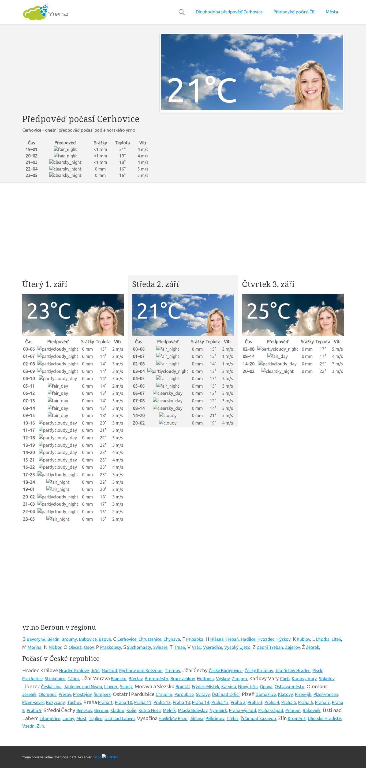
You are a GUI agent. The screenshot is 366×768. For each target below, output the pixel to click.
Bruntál (182, 686)
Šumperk (102, 694)
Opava (266, 686)
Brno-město (156, 678)
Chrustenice (150, 639)
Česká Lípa (51, 686)
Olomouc (48, 694)
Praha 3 (255, 702)
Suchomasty (139, 647)
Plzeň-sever (33, 702)
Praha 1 (105, 702)
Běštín (53, 639)
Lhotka (323, 639)
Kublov (303, 639)
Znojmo (239, 678)
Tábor (73, 678)
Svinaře (160, 647)
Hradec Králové (74, 670)
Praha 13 (181, 702)
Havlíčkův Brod (173, 718)
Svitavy (203, 694)
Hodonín (205, 678)
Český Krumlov (259, 670)
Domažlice (266, 694)
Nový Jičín (248, 686)
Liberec (111, 686)
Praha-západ (270, 710)
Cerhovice (126, 639)
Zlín (40, 726)
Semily (126, 686)
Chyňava (171, 639)
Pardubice (184, 694)
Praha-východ (242, 710)
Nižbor (55, 647)
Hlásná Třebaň (224, 639)
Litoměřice (50, 718)
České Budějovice (225, 670)
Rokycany (55, 702)
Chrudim (164, 694)
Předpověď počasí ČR (294, 11)
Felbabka (194, 639)
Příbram (293, 710)
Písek (317, 670)
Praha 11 (142, 702)
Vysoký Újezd (237, 647)
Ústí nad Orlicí (226, 694)
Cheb (285, 678)
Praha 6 (305, 702)
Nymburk (218, 710)
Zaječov (292, 647)
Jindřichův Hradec (292, 670)
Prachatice (32, 678)
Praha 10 (123, 702)
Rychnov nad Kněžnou (141, 670)
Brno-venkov (182, 678)
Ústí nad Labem (119, 718)
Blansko (118, 678)
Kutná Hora (150, 710)
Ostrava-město (289, 686)
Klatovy (285, 694)
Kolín (131, 710)
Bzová (105, 639)
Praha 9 (34, 710)
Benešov (84, 710)
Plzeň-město (325, 694)
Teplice (95, 718)
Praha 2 (238, 702)
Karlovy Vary (304, 678)
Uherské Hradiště (324, 718)
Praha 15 (220, 702)
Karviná (228, 686)
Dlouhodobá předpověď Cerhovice (229, 11)
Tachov (74, 702)
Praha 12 (162, 702)
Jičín (95, 670)
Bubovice (88, 639)
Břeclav (136, 678)
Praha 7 (322, 702)
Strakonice (55, 678)
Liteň (336, 639)
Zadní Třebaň (270, 647)
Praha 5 (288, 702)
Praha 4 (271, 702)
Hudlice (248, 639)
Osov (89, 647)
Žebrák (312, 647)
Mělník (169, 710)
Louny (68, 718)
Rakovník (311, 710)
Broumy (69, 639)
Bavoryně (36, 639)
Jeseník (29, 694)
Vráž (196, 647)
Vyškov (223, 678)
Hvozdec (265, 639)
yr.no (98, 757)
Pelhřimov (215, 718)
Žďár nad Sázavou (258, 718)
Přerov (65, 694)
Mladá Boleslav (192, 710)
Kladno (117, 710)
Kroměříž (297, 718)
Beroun (101, 710)
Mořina (35, 647)
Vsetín (28, 726)
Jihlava (196, 718)
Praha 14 (200, 702)
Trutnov (172, 670)
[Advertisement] (87, 70)
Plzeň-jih (303, 694)
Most (81, 718)
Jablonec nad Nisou (83, 686)
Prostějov (82, 694)
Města (332, 11)
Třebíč (232, 718)
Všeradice (212, 647)
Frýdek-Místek (205, 686)
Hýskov (283, 639)
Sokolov (326, 678)
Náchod (109, 670)
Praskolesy (110, 647)
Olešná (75, 647)
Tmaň (179, 647)
